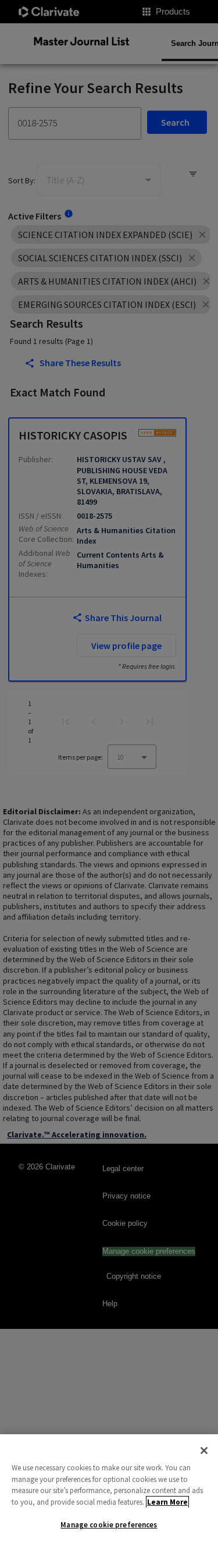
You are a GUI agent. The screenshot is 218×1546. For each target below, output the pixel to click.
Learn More (167, 1502)
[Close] (204, 1450)
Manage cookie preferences (108, 1525)
